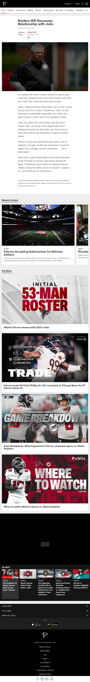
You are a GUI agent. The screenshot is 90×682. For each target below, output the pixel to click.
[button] (45, 66)
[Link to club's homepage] (5, 3)
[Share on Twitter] (42, 680)
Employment (45, 647)
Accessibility (45, 659)
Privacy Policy (45, 643)
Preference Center (45, 674)
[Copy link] (51, 679)
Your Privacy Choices (45, 666)
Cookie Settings (45, 670)
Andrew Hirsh (31, 32)
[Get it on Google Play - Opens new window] (52, 622)
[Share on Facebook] (37, 680)
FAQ (45, 651)
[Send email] (47, 680)
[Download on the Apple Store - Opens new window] (36, 621)
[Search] (82, 3)
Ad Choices (45, 663)
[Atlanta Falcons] (45, 632)
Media (45, 655)
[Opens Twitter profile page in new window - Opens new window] (28, 37)
